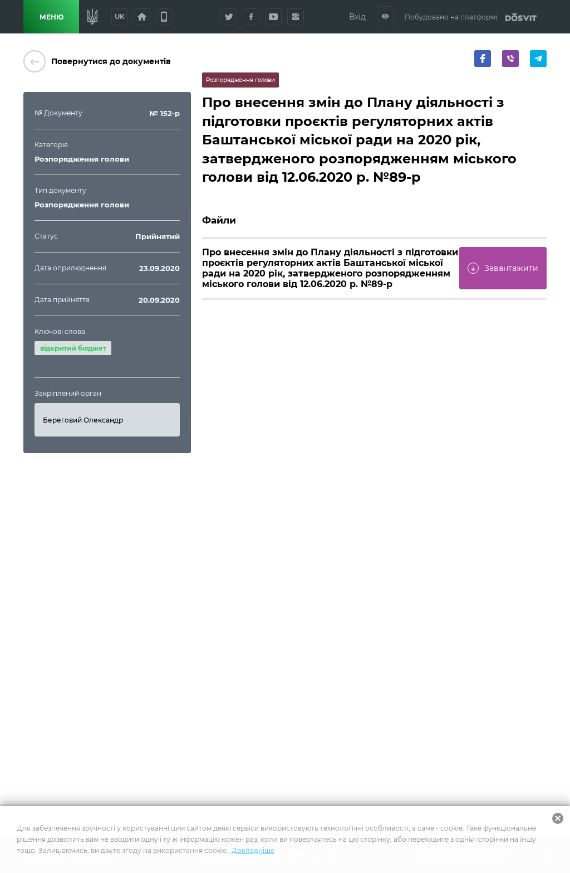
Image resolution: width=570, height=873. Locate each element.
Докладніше (253, 850)
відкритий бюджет (73, 348)
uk (120, 16)
